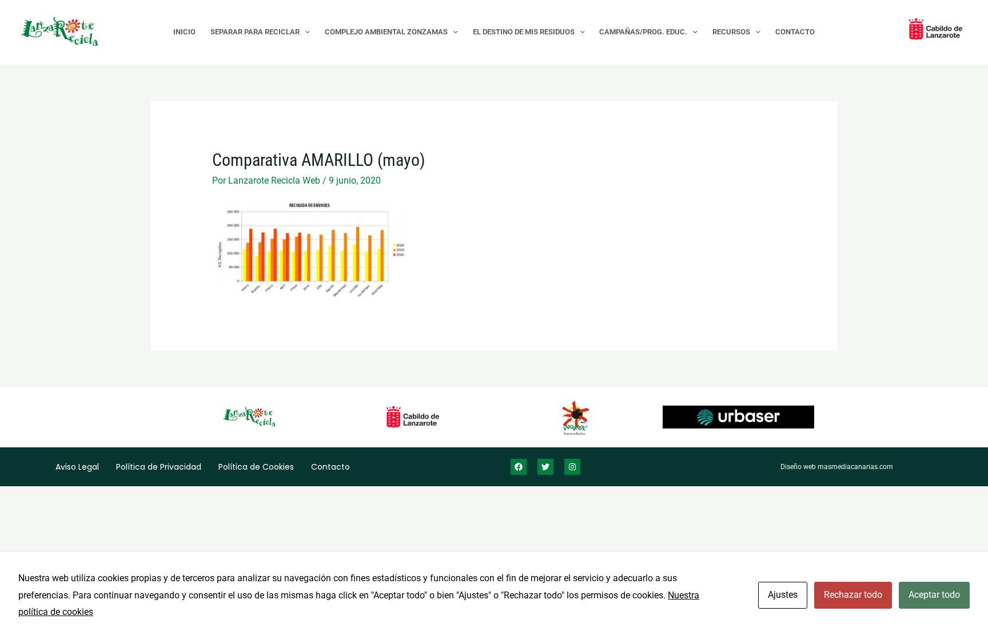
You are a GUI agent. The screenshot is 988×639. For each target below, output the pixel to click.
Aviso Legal (77, 467)
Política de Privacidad (158, 467)
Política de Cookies (256, 467)
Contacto (330, 467)
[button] (305, 32)
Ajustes (783, 594)
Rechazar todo (853, 594)
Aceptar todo (934, 594)
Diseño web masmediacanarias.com (836, 467)
